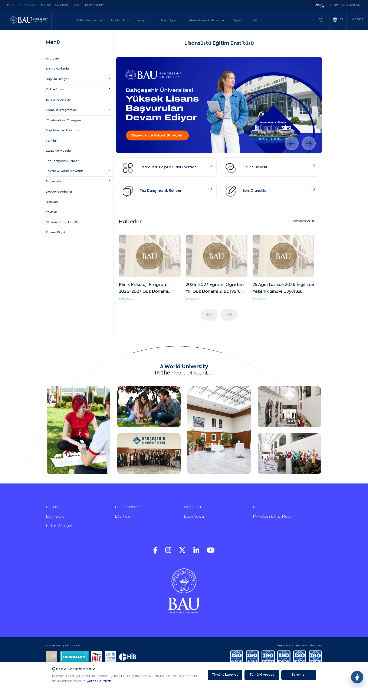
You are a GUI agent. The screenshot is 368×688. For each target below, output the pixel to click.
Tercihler (299, 674)
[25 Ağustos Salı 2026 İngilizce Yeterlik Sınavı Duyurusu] (283, 256)
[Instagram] (168, 552)
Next (229, 315)
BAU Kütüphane (128, 507)
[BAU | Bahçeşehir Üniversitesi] (29, 20)
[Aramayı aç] (320, 20)
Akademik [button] (118, 20)
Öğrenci (238, 20)
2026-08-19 (125, 299)
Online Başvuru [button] (56, 89)
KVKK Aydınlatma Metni (272, 516)
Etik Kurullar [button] (54, 181)
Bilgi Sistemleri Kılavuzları (63, 130)
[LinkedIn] (197, 552)
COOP (76, 5)
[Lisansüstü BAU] (219, 105)
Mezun (257, 20)
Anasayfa (52, 58)
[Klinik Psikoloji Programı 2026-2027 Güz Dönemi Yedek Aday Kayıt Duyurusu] (150, 256)
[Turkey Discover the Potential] (74, 657)
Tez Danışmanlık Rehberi (62, 161)
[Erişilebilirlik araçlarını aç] (357, 677)
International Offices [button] (204, 20)
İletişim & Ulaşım (94, 5)
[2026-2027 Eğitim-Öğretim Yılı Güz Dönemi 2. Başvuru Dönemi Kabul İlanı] (216, 256)
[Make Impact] (96, 657)
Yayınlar (51, 212)
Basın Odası (194, 516)
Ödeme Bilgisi (55, 232)
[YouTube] (211, 552)
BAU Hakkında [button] (87, 20)
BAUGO (259, 507)
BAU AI (10, 5)
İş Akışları (52, 202)
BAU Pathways (27, 5)
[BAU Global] (51, 657)
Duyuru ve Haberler (59, 191)
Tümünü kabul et (225, 674)
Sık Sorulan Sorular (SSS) (63, 222)
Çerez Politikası (99, 681)
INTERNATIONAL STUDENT (346, 5)
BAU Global (61, 5)
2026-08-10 (259, 299)
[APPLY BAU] (320, 6)
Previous (209, 315)
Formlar (51, 140)
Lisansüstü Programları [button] (61, 110)
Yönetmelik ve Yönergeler (63, 120)
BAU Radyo (55, 516)
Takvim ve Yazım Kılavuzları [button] (64, 171)
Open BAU (192, 507)
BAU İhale (122, 516)
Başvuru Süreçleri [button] (57, 79)
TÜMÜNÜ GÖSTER (303, 221)
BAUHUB (45, 5)
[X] (182, 552)
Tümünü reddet (262, 674)
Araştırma (145, 20)
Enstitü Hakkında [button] (57, 68)
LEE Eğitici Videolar (59, 151)
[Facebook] (156, 552)
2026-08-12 (192, 299)
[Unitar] (110, 657)
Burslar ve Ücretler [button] (58, 100)
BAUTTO (52, 507)
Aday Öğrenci (170, 20)
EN (341, 19)
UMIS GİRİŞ (356, 19)
